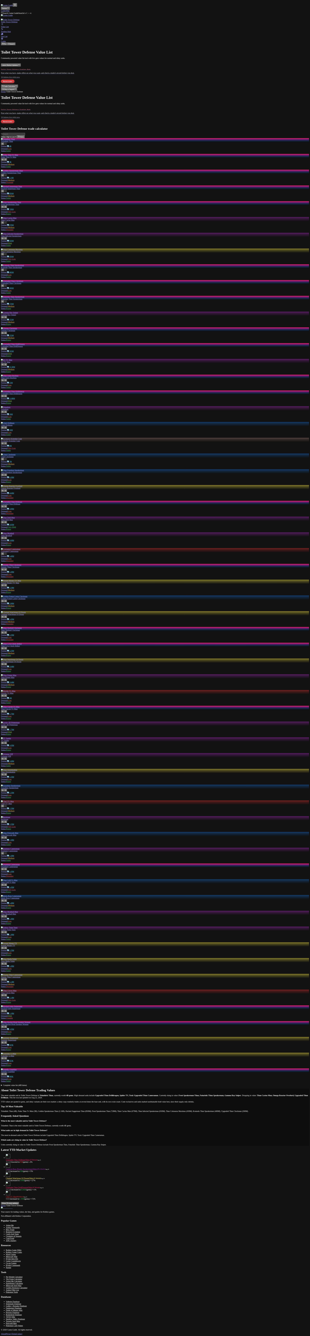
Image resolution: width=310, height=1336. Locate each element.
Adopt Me (10, 1225)
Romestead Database (14, 1315)
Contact (19, 1334)
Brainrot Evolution (13, 1232)
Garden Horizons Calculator (16, 1288)
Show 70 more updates (10, 1203)
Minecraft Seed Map (13, 1286)
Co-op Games (11, 1263)
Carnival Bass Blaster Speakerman (22, 1169)
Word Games (11, 1254)
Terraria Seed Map (13, 1321)
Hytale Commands (13, 1265)
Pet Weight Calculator (14, 1277)
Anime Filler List (12, 1290)
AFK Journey (11, 1241)
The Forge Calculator (14, 1279)
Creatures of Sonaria (13, 1236)
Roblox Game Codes (14, 1252)
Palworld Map (11, 1323)
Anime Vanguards (13, 1227)
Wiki (7, 11)
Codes (3, 11)
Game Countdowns (13, 1261)
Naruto (8, 1268)
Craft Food (10, 1238)
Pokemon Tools (12, 1292)
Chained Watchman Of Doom (20, 1178)
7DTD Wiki (10, 1317)
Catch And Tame (12, 1234)
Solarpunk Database (13, 1304)
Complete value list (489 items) (15, 1085)
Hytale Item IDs (12, 1259)
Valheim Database (13, 1302)
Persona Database (12, 1312)
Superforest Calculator (14, 1283)
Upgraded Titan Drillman (18, 1160)
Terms (14, 1334)
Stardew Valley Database (15, 1319)
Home (3, 92)
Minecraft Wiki (11, 1257)
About (3, 1334)
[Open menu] (15, 5)
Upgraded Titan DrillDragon (19, 1187)
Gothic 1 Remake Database (16, 1306)
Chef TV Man (11, 1197)
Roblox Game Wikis (13, 1250)
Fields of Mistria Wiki (14, 1310)
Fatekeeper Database (14, 1308)
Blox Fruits (10, 1230)
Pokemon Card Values (14, 1326)
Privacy (9, 1334)
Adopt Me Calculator (14, 1281)
